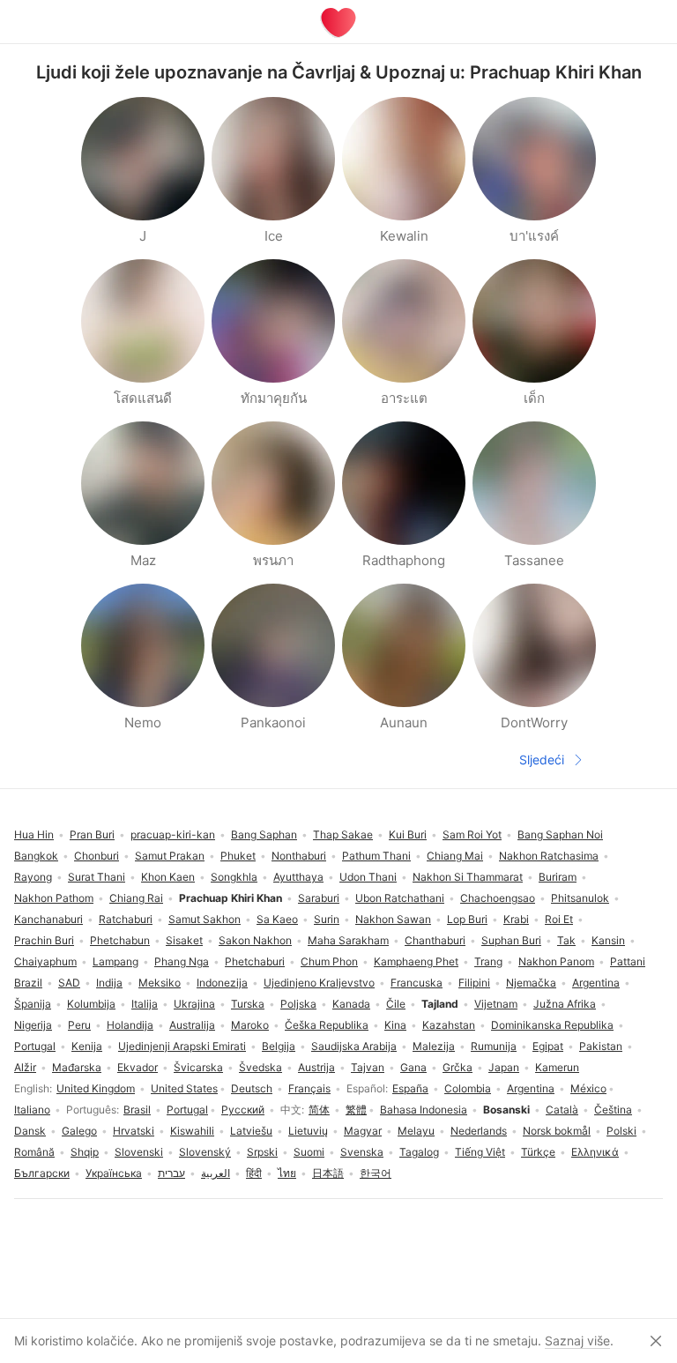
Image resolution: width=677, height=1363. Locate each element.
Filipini (474, 982)
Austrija (316, 1067)
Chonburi (96, 855)
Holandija (130, 1025)
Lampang (115, 961)
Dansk (30, 1130)
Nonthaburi (299, 855)
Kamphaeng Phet (416, 961)
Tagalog (419, 1151)
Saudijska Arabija (354, 1046)
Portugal (187, 1109)
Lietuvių (308, 1130)
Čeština (613, 1109)
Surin (326, 919)
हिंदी (254, 1173)
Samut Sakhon (204, 919)
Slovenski (139, 1151)
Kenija (86, 1046)
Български (42, 1173)
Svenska (361, 1151)
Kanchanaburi (48, 919)
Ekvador (137, 1067)
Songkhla (234, 876)
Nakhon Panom (556, 961)
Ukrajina (194, 1003)
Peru (79, 1025)
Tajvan (367, 1067)
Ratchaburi (126, 919)
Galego (79, 1130)
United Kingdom (95, 1088)
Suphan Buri (511, 940)
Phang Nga (181, 961)
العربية (215, 1173)
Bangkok (36, 855)
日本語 (328, 1173)
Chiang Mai (455, 855)
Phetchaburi (255, 961)
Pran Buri (92, 834)
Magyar (363, 1130)
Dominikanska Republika (552, 1025)
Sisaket (184, 940)
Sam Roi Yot (472, 834)
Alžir (25, 1067)
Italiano (32, 1109)
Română (34, 1151)
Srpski (262, 1151)
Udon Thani (368, 876)
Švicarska (198, 1067)
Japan (503, 1067)
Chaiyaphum (45, 961)
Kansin (608, 940)
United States (184, 1088)
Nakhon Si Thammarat (468, 876)
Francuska (417, 982)
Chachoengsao (497, 898)
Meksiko (159, 982)
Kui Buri (408, 834)
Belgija (278, 1046)
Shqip (85, 1151)
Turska (247, 1003)
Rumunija (494, 1046)
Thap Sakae (343, 834)
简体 (319, 1109)
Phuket (238, 855)
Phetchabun (120, 940)
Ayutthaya (298, 876)
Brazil (28, 982)
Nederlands (478, 1130)
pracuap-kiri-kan (172, 834)
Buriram (558, 876)
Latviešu (251, 1130)
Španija (32, 1003)
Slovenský (205, 1151)
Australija (192, 1025)
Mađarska (76, 1067)
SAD (69, 982)
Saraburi (318, 898)
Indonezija (222, 982)
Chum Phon (329, 961)
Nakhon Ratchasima (549, 855)
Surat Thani (96, 876)
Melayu (416, 1130)
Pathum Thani (376, 855)
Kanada (351, 1003)
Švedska (260, 1067)
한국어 (375, 1173)
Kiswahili (192, 1130)
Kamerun (557, 1067)
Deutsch (251, 1088)
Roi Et (559, 919)
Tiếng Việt (480, 1151)
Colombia (467, 1088)
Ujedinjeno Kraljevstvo (319, 982)
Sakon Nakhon (255, 940)
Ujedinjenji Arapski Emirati (182, 1046)
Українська (114, 1173)
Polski (621, 1130)
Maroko (250, 1025)
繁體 (356, 1109)
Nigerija (33, 1025)
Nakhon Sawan (393, 919)
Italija (144, 1003)
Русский (242, 1109)
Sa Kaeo (277, 919)
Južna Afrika (564, 1003)
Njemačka (531, 982)
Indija (109, 982)
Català (562, 1109)
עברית (171, 1173)
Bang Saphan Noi (560, 834)
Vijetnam (495, 1003)
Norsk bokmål (557, 1130)
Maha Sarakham (348, 940)
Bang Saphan (264, 834)
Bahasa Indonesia (423, 1109)
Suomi (309, 1151)
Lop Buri (467, 919)
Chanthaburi (435, 940)
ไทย (287, 1173)
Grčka (457, 1067)
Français (309, 1088)
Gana (413, 1067)
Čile (395, 1003)
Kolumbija (91, 1003)
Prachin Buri (44, 940)
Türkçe (538, 1151)
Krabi (516, 919)
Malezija (434, 1046)
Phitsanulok (580, 898)
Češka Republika (326, 1025)
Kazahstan (448, 1025)
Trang (488, 961)
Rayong (33, 876)
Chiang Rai (136, 898)
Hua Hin (34, 834)
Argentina (530, 1088)
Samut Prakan (170, 855)
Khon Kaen (168, 876)
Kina (395, 1025)
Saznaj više (577, 1340)
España (410, 1088)
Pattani (627, 961)
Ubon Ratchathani (399, 898)
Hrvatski (133, 1130)
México (588, 1088)
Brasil (137, 1109)
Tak (566, 940)
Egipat (547, 1046)
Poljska (298, 1003)
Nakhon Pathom (53, 898)
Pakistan (600, 1046)
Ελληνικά (595, 1151)
